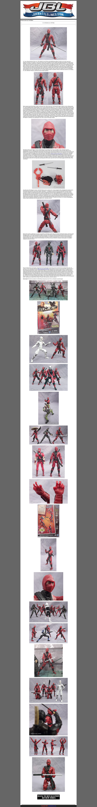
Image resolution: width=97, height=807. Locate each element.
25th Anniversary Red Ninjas (56, 153)
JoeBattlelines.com (52, 805)
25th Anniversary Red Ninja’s (43, 268)
